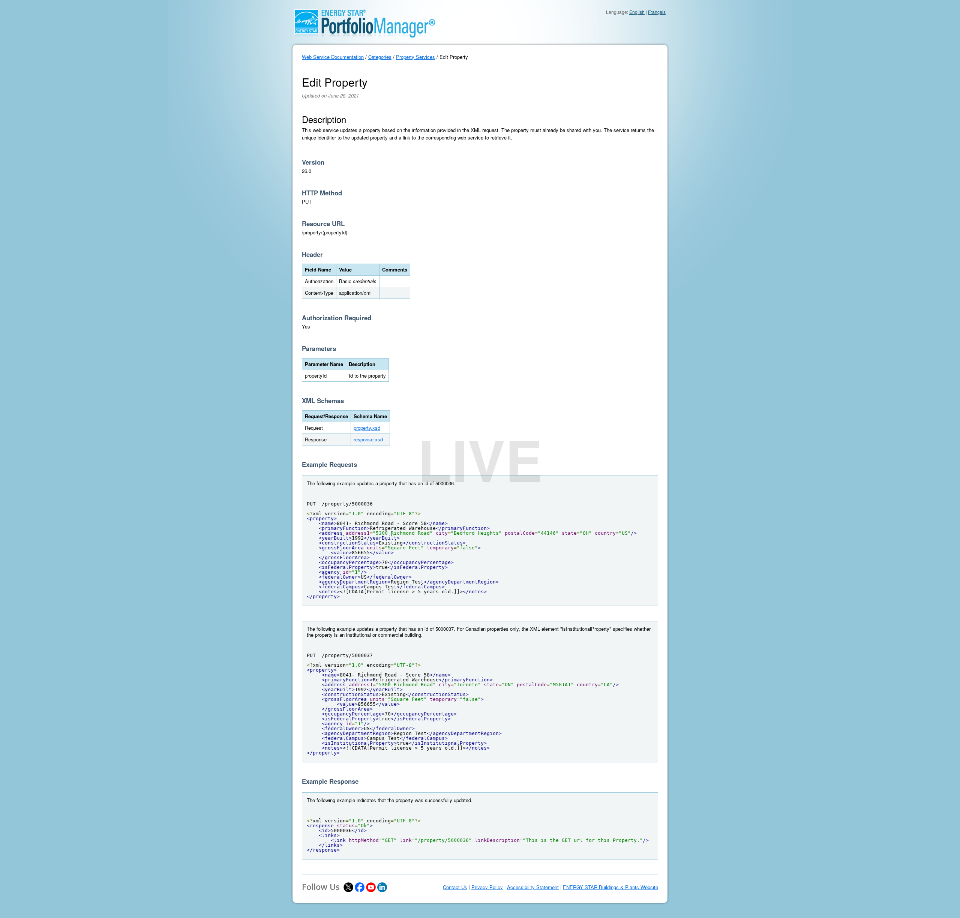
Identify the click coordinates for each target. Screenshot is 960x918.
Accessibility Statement (533, 887)
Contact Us (455, 887)
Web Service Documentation (333, 56)
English (637, 12)
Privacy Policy (487, 887)
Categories (380, 56)
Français (657, 12)
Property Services (415, 56)
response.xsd (368, 439)
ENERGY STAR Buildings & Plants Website (610, 887)
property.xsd (367, 427)
